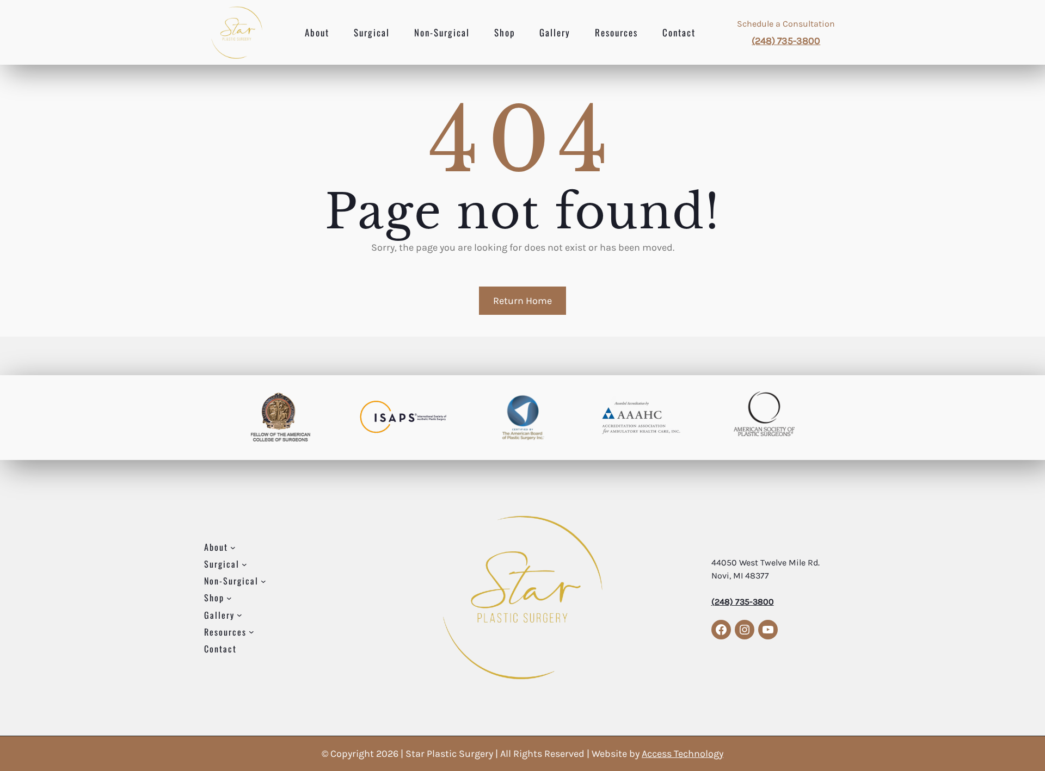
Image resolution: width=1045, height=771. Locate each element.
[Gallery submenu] (239, 615)
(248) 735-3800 (786, 41)
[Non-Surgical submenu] (263, 581)
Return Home (522, 301)
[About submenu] (233, 547)
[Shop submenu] (229, 598)
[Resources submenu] (251, 632)
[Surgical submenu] (244, 564)
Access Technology (682, 754)
